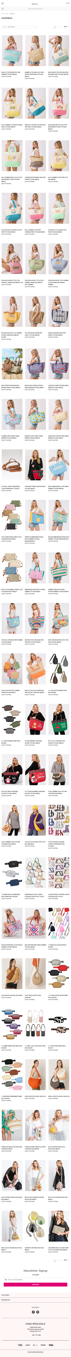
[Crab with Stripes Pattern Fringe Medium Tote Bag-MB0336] (59, 364)
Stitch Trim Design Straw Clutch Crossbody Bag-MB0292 (11, 538)
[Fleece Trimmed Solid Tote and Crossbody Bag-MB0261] (59, 769)
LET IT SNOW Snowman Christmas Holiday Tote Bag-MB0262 (35, 792)
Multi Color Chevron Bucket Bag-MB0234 (11, 1249)
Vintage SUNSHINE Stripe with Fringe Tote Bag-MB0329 (57, 334)
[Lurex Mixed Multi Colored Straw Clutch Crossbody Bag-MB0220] (59, 1226)
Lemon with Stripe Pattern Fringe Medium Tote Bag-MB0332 (58, 437)
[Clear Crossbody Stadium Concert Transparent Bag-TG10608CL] (59, 820)
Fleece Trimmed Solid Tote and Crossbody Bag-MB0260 (10, 843)
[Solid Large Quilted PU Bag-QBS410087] (35, 973)
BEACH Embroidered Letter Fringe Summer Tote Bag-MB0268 (58, 487)
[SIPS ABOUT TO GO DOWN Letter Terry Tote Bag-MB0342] (59, 208)
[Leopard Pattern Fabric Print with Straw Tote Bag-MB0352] (35, 155)
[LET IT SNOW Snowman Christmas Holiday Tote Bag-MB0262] (35, 769)
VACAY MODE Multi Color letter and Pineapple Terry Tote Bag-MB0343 (57, 127)
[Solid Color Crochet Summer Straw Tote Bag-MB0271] (12, 668)
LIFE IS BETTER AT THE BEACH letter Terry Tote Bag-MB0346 (11, 231)
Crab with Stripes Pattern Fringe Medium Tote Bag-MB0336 (58, 386)
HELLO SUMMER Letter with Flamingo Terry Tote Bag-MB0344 (35, 231)
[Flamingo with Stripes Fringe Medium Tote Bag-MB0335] (12, 414)
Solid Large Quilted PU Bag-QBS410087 (33, 996)
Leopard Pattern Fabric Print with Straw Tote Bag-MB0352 (35, 178)
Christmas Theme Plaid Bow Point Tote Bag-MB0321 (35, 487)
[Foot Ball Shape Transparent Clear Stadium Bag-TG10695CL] (12, 465)
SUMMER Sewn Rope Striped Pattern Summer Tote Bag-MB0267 (58, 590)
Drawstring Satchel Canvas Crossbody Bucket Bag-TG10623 (34, 895)
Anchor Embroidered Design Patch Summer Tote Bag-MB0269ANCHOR (58, 538)
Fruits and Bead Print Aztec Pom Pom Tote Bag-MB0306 (58, 641)
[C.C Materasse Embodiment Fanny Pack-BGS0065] (12, 1074)
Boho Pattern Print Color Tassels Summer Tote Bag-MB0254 (12, 946)
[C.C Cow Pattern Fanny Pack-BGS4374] (59, 1024)
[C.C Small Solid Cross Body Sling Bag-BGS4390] (35, 1024)
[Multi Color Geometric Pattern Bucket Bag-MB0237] (35, 1175)
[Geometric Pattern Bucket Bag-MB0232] (35, 1226)
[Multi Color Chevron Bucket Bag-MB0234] (12, 1226)
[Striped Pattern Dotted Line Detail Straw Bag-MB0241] (12, 1125)
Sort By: (4, 27)
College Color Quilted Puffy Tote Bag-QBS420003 (35, 843)
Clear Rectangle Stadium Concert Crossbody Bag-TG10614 (58, 895)
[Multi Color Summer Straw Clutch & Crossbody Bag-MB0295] (12, 568)
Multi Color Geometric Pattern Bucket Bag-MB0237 (34, 1198)
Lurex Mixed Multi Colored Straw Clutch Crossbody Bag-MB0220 (58, 1249)
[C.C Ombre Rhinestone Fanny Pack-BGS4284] (12, 1024)
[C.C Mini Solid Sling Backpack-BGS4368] (59, 923)
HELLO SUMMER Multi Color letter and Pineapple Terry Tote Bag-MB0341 (11, 179)
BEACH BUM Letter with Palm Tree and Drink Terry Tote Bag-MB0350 (58, 73)
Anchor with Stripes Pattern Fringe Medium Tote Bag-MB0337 (34, 386)
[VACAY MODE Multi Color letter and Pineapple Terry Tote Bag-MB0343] (59, 103)
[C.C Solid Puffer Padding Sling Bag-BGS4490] (59, 668)
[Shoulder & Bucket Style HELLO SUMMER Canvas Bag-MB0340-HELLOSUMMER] (35, 258)
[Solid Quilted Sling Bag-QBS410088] (12, 973)
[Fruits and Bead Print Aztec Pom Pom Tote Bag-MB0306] (59, 618)
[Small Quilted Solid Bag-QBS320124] (59, 1074)
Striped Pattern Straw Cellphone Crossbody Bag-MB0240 (35, 1148)
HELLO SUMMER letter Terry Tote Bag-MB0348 (58, 178)
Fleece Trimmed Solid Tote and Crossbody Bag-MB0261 (57, 792)
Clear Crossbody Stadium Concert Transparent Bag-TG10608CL (56, 844)
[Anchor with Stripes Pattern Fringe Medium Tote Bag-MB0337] (35, 364)
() (69, 3)
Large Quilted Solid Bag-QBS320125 (35, 1096)
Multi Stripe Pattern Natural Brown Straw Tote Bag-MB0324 (10, 386)
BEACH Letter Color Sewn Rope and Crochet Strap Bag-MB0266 (34, 691)
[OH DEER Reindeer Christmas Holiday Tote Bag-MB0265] (35, 719)
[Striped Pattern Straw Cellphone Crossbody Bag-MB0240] (35, 1125)
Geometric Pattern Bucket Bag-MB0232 (34, 1249)
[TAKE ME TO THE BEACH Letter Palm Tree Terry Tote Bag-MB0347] (35, 103)
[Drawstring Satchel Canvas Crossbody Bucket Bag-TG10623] (35, 872)
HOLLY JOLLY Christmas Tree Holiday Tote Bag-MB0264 (56, 742)
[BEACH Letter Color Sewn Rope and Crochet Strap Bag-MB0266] (35, 668)
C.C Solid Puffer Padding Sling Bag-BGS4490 (57, 691)
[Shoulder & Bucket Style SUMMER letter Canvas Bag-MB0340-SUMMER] (59, 258)
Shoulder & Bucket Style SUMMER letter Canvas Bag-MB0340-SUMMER (58, 282)
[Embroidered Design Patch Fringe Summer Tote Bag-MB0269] (35, 568)
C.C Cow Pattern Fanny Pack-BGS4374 (57, 1047)
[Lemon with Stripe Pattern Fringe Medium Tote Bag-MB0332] (59, 414)
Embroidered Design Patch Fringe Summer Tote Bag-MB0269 (35, 590)
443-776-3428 (36, 1335)
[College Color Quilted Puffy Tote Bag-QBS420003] (35, 820)
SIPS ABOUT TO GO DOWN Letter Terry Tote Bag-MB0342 (57, 231)
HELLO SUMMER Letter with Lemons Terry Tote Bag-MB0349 (11, 126)
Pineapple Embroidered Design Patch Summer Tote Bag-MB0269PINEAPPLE (34, 539)
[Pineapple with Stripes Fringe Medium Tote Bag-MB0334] (35, 414)
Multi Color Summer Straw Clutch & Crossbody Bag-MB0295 (12, 590)
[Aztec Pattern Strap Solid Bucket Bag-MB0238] (12, 1175)
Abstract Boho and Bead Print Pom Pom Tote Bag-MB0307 (34, 641)
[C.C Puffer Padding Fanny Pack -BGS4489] (12, 719)
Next (65, 26)
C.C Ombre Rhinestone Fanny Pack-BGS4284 (12, 1047)
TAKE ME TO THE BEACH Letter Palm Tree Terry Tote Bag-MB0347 (35, 126)
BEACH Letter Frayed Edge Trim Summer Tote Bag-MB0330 (10, 73)
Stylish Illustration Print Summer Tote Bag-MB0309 (12, 641)
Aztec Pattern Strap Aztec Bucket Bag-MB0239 (56, 1148)
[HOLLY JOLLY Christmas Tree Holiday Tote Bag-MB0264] (59, 719)
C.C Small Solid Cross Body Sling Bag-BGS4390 (35, 1047)
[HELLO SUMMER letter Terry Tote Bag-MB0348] (59, 155)
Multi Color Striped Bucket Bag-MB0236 (58, 1198)
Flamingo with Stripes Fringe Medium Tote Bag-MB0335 (10, 437)
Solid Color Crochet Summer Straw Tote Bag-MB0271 (10, 691)
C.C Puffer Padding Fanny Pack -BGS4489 (11, 742)
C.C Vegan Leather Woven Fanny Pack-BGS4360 (58, 996)
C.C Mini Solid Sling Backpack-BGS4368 (57, 946)
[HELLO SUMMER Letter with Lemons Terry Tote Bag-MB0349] (12, 103)
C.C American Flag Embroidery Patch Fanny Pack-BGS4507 (10, 895)
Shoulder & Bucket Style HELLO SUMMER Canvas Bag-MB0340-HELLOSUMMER (34, 282)
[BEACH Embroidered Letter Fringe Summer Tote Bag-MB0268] (59, 465)
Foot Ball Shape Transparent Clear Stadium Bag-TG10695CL (10, 487)
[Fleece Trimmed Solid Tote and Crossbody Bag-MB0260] (12, 820)
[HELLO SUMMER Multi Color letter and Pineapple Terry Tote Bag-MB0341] (12, 155)
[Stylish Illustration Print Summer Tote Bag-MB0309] (12, 618)
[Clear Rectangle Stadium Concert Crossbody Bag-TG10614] (59, 872)
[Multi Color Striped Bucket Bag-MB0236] (59, 1175)
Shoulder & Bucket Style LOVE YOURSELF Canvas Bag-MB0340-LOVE (12, 281)
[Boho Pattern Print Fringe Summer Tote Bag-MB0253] (35, 923)
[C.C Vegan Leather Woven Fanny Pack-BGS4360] (59, 973)
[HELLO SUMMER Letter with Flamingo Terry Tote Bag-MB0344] (35, 208)
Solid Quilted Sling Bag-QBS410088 (11, 995)
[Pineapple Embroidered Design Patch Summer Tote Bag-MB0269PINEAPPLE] (35, 515)
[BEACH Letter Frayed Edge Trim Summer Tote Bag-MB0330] (12, 50)
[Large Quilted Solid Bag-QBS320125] (35, 1074)
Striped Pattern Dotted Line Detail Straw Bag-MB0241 (11, 1148)
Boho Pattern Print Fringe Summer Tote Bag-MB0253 (35, 946)
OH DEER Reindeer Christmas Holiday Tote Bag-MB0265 (33, 742)
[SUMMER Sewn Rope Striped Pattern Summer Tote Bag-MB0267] (59, 568)
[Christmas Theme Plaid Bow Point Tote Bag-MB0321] (35, 465)
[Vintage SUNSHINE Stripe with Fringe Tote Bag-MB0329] (59, 311)
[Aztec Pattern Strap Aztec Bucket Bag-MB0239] (59, 1125)
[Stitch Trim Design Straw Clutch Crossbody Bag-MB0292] (12, 515)
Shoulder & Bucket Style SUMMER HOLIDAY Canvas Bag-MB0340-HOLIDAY (11, 335)
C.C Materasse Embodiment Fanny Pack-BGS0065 (11, 1097)
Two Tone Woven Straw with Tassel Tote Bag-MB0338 (33, 334)
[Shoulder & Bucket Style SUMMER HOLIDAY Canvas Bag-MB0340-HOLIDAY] (12, 311)
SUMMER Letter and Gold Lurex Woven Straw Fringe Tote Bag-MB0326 (34, 74)
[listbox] (21, 26)
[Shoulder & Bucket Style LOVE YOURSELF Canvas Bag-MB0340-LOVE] (12, 258)
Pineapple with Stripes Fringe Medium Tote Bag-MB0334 (34, 437)
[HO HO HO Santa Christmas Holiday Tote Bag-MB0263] (12, 769)
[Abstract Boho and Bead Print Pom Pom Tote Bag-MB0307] (35, 618)
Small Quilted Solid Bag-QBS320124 (59, 1096)
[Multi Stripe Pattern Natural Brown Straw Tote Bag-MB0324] (12, 364)
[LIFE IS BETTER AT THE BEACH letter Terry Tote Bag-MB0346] (12, 208)
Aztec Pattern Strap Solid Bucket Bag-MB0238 (11, 1198)
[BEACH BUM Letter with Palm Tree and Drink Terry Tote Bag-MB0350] (59, 50)
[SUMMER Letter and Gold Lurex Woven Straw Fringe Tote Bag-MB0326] (35, 50)
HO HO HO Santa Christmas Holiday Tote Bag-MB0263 (9, 792)
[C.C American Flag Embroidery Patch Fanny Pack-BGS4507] (12, 872)
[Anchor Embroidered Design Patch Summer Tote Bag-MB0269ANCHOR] (59, 515)
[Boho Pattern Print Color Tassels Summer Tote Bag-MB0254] (12, 923)
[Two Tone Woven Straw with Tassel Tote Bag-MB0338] (35, 311)
